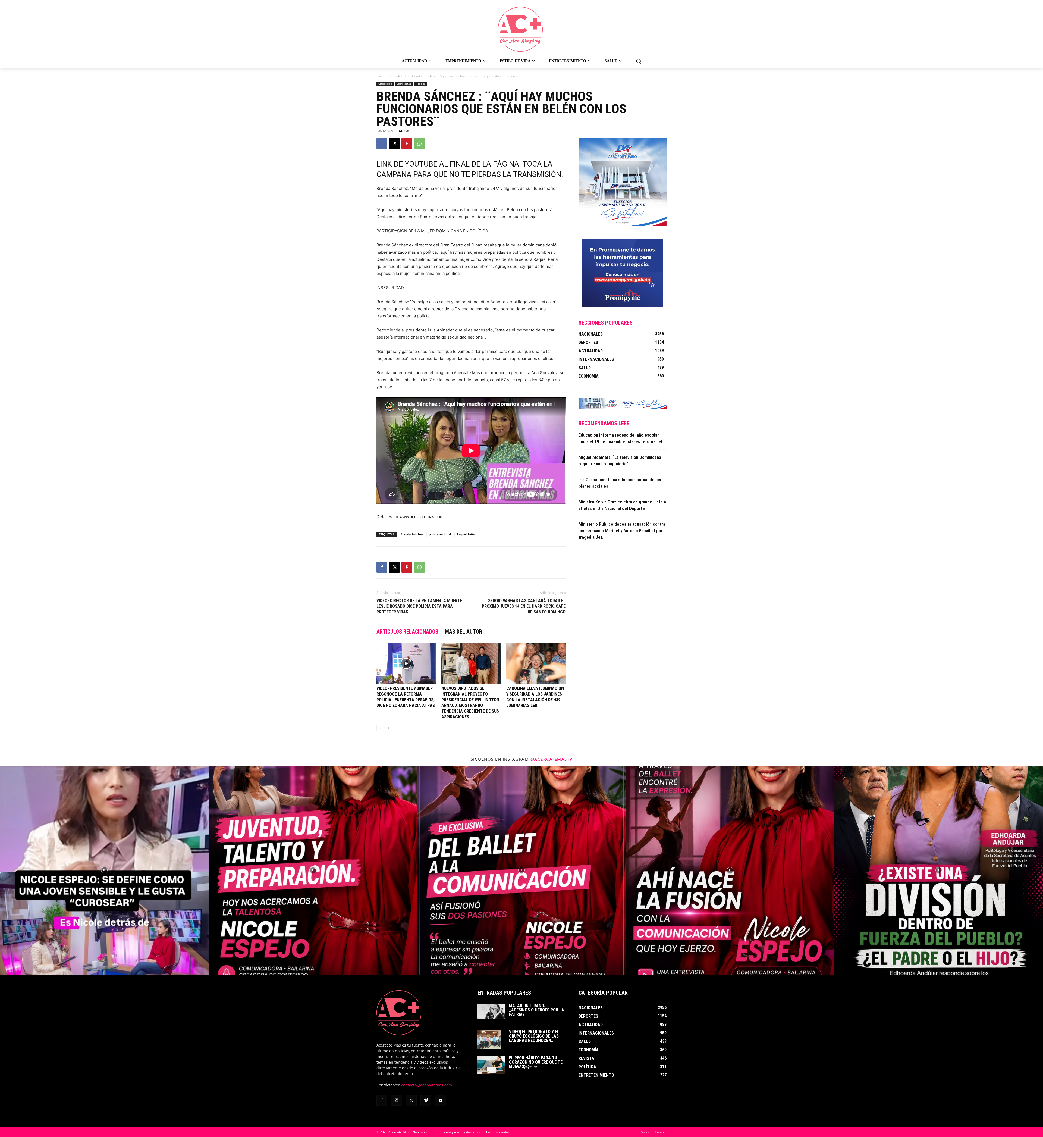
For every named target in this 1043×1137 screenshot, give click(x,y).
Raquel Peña (466, 534)
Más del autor (463, 631)
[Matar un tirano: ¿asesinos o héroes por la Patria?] (491, 1011)
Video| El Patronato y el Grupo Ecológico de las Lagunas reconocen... (534, 1036)
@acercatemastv (551, 759)
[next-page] (388, 728)
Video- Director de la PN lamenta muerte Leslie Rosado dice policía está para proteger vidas (419, 606)
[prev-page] (379, 728)
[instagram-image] (104, 870)
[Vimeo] (425, 1100)
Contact (661, 1132)
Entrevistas (404, 84)
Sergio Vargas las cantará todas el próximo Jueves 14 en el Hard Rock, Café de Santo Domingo (524, 606)
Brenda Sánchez (411, 534)
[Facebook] (381, 143)
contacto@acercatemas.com (426, 1085)
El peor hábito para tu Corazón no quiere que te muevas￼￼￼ (536, 1062)
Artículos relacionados (407, 631)
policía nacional (440, 534)
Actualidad (397, 76)
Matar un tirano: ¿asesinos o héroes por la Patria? (536, 1010)
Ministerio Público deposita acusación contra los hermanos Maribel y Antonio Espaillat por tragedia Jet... (622, 530)
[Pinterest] (406, 143)
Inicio (380, 76)
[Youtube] (440, 1100)
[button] (638, 61)
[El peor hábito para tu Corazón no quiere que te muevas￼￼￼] (491, 1065)
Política (421, 84)
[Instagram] (396, 1100)
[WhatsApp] (419, 143)
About (645, 1132)
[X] (394, 143)
